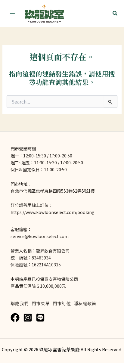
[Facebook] (15, 317)
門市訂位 (62, 303)
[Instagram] (27, 317)
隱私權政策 (85, 303)
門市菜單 (41, 303)
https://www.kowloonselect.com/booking (53, 212)
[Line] (40, 317)
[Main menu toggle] (12, 13)
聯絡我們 (20, 303)
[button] (115, 13)
